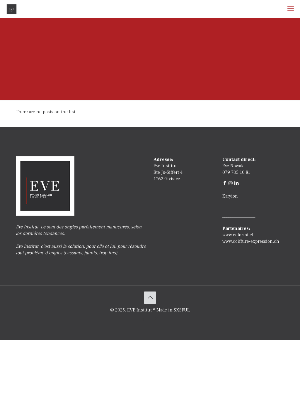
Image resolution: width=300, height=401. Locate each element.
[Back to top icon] (150, 298)
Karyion (230, 196)
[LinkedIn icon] (150, 319)
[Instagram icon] (156, 319)
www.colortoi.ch (238, 235)
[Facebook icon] (144, 319)
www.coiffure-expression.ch (250, 241)
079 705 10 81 (236, 172)
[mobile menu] (291, 9)
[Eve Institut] (11, 9)
